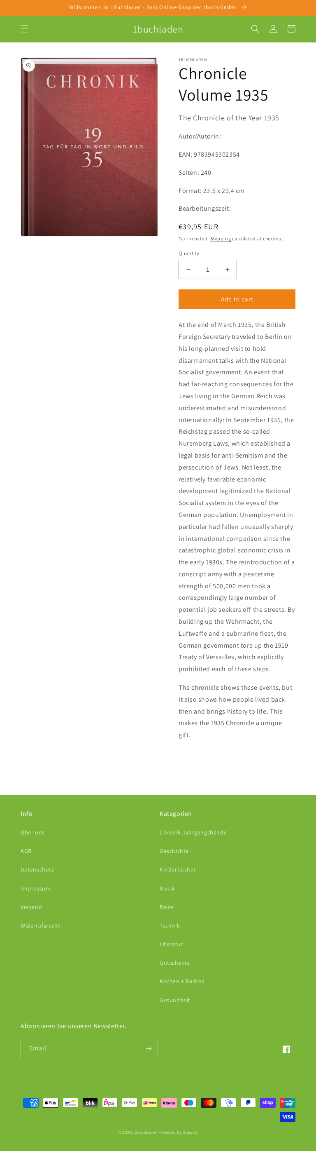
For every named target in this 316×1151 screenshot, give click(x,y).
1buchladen (146, 1132)
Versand (31, 907)
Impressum (36, 888)
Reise (167, 907)
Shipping (220, 238)
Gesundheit (175, 1000)
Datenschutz (37, 869)
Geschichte (174, 851)
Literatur (171, 944)
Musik (167, 888)
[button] (25, 29)
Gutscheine (175, 962)
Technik (170, 925)
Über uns (33, 832)
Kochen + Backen (182, 981)
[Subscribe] (148, 1048)
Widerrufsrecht (40, 925)
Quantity (189, 253)
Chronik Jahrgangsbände (193, 832)
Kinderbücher (178, 869)
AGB (26, 851)
